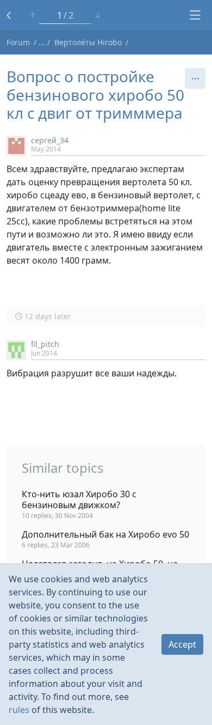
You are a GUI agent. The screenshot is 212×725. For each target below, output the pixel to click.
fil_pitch (45, 344)
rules (19, 710)
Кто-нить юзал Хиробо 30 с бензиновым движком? (79, 499)
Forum (18, 42)
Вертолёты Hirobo (88, 42)
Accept (182, 644)
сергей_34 (49, 140)
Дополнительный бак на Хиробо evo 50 (105, 534)
